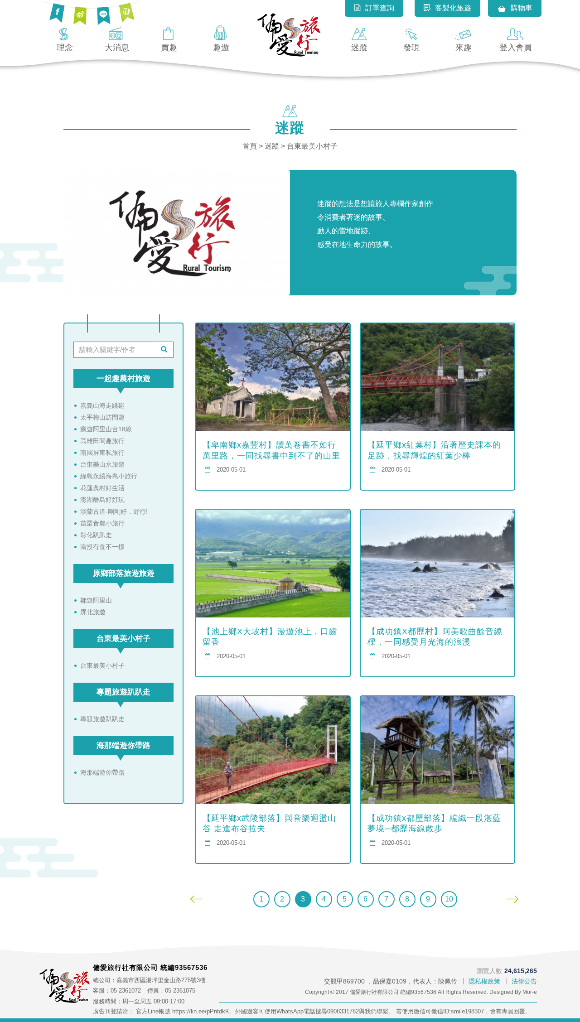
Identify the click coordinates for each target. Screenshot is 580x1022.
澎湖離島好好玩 (102, 499)
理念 (65, 47)
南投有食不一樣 (102, 546)
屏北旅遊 (93, 612)
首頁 (249, 146)
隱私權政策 (484, 981)
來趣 (463, 47)
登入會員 (515, 47)
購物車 (521, 8)
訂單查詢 (379, 8)
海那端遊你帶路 (123, 745)
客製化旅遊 (453, 8)
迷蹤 (359, 47)
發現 (411, 47)
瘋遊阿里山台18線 (106, 429)
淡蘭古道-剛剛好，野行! (114, 511)
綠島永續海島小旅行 (108, 476)
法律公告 (524, 981)
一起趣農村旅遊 (123, 378)
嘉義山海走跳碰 (102, 405)
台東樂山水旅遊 (102, 464)
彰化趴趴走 (96, 535)
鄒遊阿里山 (96, 600)
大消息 (117, 47)
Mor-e (529, 992)
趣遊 (221, 47)
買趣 (169, 47)
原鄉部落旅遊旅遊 (124, 573)
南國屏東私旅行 (102, 452)
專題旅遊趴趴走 (123, 692)
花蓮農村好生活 (102, 488)
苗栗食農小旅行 (102, 523)
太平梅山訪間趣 (102, 417)
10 (449, 899)
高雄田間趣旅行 (102, 440)
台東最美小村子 (123, 638)
